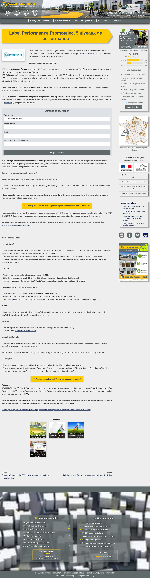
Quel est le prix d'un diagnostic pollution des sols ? (133, 188)
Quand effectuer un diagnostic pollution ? (133, 182)
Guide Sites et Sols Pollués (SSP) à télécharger (134, 212)
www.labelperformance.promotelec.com (16, 225)
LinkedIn (77, 576)
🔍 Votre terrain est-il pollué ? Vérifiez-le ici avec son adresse (56, 379)
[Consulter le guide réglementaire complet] (133, 266)
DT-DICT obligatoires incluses (133, 90)
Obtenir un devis (133, 107)
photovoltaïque (9, 103)
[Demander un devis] (133, 247)
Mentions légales (69, 573)
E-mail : (6, 132)
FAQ (92, 576)
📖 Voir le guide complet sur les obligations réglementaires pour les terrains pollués (56, 206)
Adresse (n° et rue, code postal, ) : (17, 140)
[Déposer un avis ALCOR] (103, 555)
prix (13, 299)
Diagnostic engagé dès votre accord (93, 526)
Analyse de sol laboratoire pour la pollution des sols (133, 207)
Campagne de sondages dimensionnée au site (97, 543)
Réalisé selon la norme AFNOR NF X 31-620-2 (97, 536)
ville (27, 140)
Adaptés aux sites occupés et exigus (132, 98)
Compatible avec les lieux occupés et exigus (96, 546)
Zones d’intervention (107, 573)
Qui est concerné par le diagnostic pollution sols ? (134, 176)
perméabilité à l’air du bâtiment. (25, 331)
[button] (48, 20)
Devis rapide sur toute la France (134, 74)
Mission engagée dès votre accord (131, 79)
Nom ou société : (9, 124)
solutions (89, 54)
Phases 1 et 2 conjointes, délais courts (133, 85)
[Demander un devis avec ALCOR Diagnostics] (133, 40)
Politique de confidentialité (87, 573)
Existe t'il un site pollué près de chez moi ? (134, 193)
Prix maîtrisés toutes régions (91, 523)
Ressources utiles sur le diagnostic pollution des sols (133, 224)
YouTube (85, 576)
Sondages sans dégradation (133, 93)
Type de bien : (8, 115)
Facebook (69, 576)
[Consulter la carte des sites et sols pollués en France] (133, 131)
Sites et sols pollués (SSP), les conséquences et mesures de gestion (132, 218)
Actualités (60, 576)
